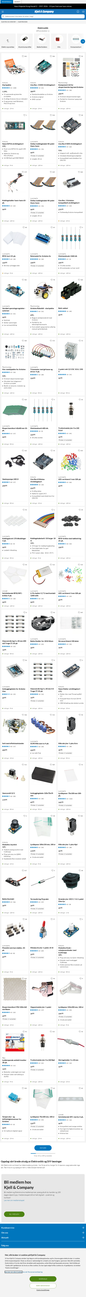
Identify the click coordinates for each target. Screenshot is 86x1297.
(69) (42, 951)
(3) (70, 259)
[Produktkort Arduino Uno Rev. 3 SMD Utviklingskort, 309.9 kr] (43, 67)
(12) (14, 646)
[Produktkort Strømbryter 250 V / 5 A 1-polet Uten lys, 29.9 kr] (71, 881)
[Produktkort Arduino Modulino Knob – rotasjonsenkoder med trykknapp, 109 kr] (71, 929)
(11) (14, 1065)
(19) (14, 694)
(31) (42, 311)
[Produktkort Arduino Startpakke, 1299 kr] (15, 67)
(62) (70, 147)
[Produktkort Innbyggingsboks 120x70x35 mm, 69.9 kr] (43, 775)
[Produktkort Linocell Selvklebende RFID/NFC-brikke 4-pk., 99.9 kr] (15, 575)
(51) (14, 314)
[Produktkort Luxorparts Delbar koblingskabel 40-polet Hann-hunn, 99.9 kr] (43, 125)
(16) (70, 1120)
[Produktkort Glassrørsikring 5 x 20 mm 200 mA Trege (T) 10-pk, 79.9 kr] (15, 623)
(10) (14, 372)
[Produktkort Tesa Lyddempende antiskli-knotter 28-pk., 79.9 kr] (15, 1042)
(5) (42, 431)
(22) (14, 206)
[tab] (6, 2)
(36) (70, 90)
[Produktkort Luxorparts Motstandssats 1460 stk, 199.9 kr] (71, 238)
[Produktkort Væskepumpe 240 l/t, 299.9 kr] (15, 461)
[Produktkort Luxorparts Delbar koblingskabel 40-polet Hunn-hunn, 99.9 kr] (43, 182)
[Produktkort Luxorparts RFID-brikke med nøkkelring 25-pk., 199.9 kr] (71, 520)
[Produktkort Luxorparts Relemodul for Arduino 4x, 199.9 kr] (43, 238)
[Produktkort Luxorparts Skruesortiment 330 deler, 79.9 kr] (71, 623)
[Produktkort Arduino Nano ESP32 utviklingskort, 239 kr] (15, 125)
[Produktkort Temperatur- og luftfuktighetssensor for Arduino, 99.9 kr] (15, 1098)
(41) (70, 433)
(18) (14, 259)
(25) (70, 596)
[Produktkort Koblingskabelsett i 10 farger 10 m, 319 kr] (43, 520)
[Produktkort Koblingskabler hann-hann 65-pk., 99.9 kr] (15, 182)
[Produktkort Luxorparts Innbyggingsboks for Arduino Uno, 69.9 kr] (15, 671)
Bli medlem (14, 1214)
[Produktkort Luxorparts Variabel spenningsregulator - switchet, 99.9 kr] (15, 290)
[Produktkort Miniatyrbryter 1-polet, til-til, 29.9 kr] (43, 929)
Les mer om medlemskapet (14, 1200)
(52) (70, 544)
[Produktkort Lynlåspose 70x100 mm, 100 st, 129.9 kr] (43, 1098)
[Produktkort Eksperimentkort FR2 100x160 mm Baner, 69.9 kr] (15, 989)
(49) (70, 311)
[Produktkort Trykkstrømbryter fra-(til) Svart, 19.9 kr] (71, 410)
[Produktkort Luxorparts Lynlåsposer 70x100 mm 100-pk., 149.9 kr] (71, 775)
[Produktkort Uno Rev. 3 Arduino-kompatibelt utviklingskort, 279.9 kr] (71, 182)
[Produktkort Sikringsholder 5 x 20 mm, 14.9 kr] (71, 1042)
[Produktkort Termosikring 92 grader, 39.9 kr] (43, 881)
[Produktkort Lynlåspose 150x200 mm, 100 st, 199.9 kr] (71, 989)
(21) (42, 88)
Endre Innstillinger (43, 1290)
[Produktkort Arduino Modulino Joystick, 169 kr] (15, 826)
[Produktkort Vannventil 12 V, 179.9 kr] (15, 775)
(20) (14, 796)
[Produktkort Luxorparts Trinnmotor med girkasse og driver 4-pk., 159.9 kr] (43, 351)
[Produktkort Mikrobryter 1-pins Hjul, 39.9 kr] (71, 826)
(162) (70, 799)
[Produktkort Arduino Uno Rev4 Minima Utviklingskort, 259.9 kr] (43, 461)
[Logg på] (78, 11)
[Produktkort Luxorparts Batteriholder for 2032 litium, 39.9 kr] (43, 623)
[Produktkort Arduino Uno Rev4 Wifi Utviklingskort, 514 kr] (71, 125)
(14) (70, 1063)
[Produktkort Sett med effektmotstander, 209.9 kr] (15, 725)
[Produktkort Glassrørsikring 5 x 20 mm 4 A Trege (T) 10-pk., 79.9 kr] (43, 671)
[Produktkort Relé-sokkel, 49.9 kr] (71, 290)
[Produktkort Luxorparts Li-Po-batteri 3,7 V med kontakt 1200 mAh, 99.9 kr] (43, 575)
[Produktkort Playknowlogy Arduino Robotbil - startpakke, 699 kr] (43, 290)
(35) (42, 598)
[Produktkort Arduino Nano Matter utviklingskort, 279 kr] (71, 671)
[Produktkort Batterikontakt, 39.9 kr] (15, 881)
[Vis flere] (83, 41)
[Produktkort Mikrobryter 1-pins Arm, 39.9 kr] (71, 725)
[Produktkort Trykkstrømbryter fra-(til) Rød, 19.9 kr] (43, 1042)
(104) (14, 88)
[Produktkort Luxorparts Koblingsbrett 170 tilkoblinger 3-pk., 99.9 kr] (15, 520)
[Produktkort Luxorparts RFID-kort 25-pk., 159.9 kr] (15, 238)
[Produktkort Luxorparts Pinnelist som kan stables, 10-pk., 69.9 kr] (15, 929)
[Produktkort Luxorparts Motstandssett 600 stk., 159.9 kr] (43, 410)
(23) (42, 644)
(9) (14, 544)
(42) (70, 482)
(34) (42, 259)
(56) (14, 902)
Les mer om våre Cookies (13, 1272)
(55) (42, 847)
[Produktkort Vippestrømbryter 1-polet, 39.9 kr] (43, 989)
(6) (14, 1124)
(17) (14, 433)
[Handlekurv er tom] (83, 11)
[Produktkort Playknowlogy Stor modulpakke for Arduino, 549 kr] (15, 351)
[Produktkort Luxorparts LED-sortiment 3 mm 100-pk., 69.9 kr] (71, 575)
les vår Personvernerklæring (32, 1272)
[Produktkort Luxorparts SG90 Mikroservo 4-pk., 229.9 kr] (43, 725)
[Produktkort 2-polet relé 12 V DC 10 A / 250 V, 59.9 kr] (71, 351)
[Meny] (2, 11)
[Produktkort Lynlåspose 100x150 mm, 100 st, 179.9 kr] (43, 826)
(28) (42, 375)
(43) (70, 206)
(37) (42, 902)
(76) (42, 149)
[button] (48, 30)
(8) (70, 904)
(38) (70, 746)
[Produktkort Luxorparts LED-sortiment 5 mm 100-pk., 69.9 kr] (71, 461)
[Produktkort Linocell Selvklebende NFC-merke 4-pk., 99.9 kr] (71, 1098)
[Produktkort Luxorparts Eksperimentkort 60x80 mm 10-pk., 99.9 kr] (15, 410)
